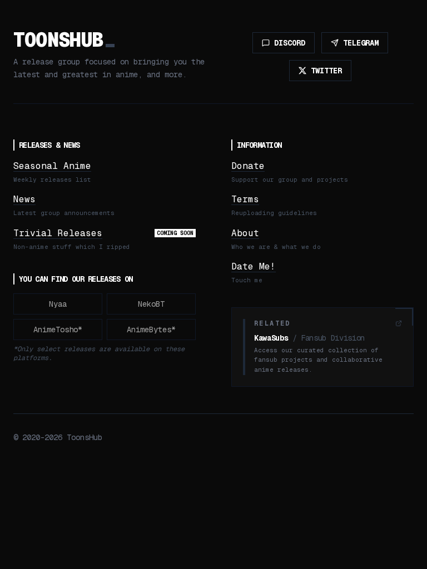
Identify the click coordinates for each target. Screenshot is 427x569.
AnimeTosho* (57, 330)
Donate (248, 166)
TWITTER (326, 71)
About (245, 233)
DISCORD (289, 43)
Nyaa (58, 304)
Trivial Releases (57, 233)
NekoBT (151, 304)
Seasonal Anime (52, 166)
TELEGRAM (361, 43)
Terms (245, 199)
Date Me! (253, 266)
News (24, 199)
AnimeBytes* (151, 330)
